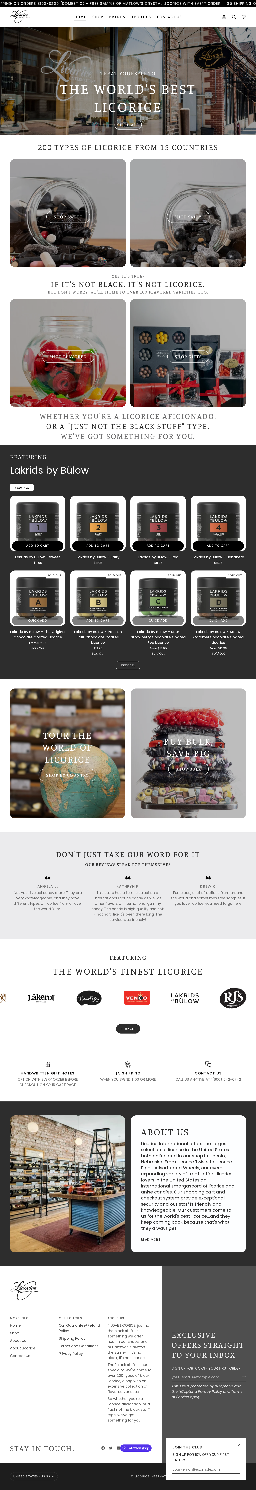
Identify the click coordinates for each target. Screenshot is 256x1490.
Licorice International (155, 1476)
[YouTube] (118, 1448)
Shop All (128, 125)
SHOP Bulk (188, 769)
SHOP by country (67, 775)
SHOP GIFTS (188, 356)
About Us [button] (116, 1318)
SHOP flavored (68, 356)
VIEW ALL (22, 487)
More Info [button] (19, 1318)
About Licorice (22, 1348)
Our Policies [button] (70, 1318)
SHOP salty (188, 217)
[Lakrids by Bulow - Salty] (98, 523)
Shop (14, 1332)
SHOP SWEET (68, 217)
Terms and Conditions (79, 1345)
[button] (97, 17)
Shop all (128, 1029)
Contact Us (20, 1355)
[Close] (240, 1443)
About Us (18, 1340)
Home (15, 1325)
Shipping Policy (72, 1338)
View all (128, 665)
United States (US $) (31, 1476)
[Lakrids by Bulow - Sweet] (37, 523)
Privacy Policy (210, 1391)
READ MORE (150, 1239)
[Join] (236, 1469)
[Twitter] (111, 1448)
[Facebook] (103, 1448)
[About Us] (67, 1183)
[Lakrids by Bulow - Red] (158, 523)
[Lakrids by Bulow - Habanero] (218, 523)
